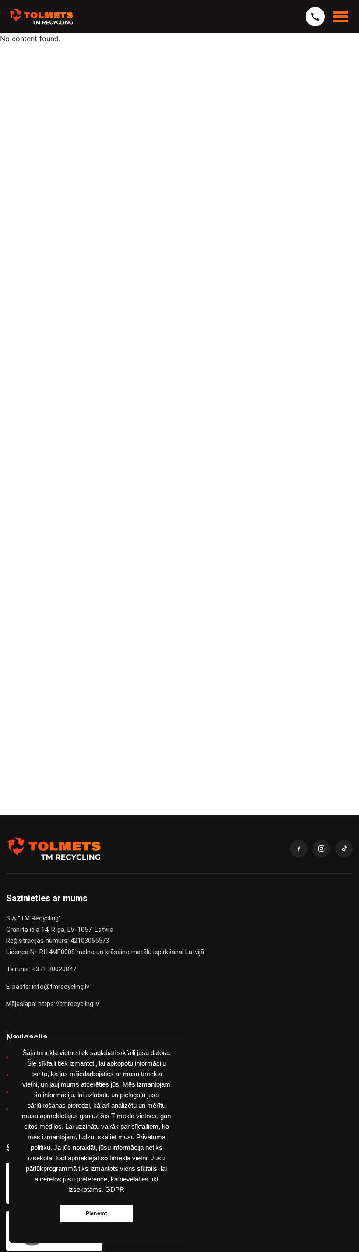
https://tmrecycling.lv (68, 1004)
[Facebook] (298, 848)
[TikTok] (344, 848)
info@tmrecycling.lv (60, 987)
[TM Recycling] (41, 16)
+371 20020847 (54, 969)
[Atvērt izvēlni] (340, 16)
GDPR (114, 1189)
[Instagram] (321, 848)
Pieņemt (96, 1213)
